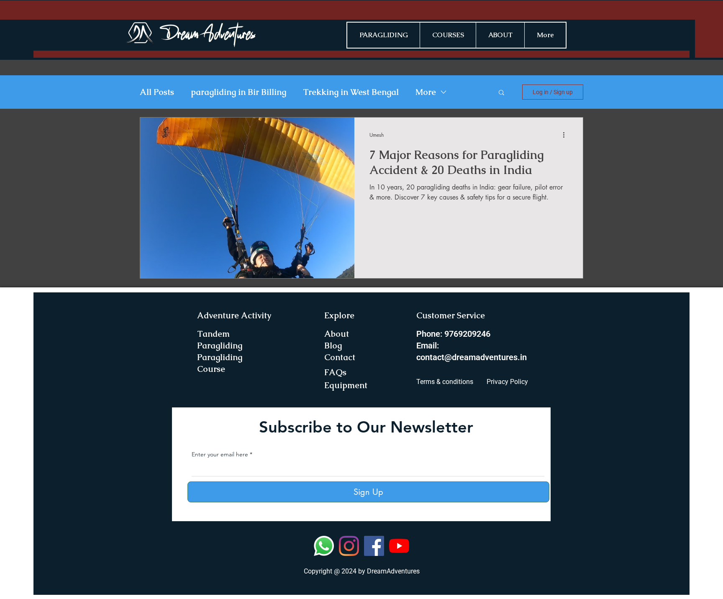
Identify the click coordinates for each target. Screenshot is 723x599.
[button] (501, 93)
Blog (333, 345)
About (336, 333)
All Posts (157, 92)
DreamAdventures (393, 571)
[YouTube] (399, 546)
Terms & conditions (444, 382)
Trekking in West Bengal (351, 92)
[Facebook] (374, 546)
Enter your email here (220, 454)
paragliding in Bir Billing (238, 92)
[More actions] (566, 135)
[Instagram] (349, 546)
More (425, 92)
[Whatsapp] (324, 546)
